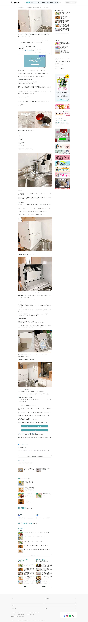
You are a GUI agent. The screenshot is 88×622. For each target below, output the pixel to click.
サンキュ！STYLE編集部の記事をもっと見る (34, 456)
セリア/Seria (57, 120)
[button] (24, 2)
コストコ (67, 124)
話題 (55, 2)
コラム (27, 462)
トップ (58, 2)
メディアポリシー (26, 612)
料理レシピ (51, 2)
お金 (13, 598)
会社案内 (12, 616)
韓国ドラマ (57, 124)
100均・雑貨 (43, 2)
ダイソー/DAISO (63, 120)
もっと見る (26, 586)
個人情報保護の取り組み (19, 616)
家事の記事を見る (62, 34)
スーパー (47, 2)
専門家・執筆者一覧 (21, 614)
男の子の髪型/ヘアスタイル (59, 122)
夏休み (61, 126)
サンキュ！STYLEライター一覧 (29, 614)
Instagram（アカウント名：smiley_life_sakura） (34, 426)
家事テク (28, 2)
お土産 (64, 126)
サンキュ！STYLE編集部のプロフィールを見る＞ (43, 52)
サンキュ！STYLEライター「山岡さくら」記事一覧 (27, 433)
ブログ (35, 430)
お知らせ (38, 612)
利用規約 (22, 612)
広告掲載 (18, 612)
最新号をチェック (62, 99)
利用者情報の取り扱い (33, 612)
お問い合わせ (13, 612)
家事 (25, 7)
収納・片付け (33, 2)
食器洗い (31, 462)
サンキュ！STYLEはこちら (30, 50)
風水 (66, 122)
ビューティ (38, 2)
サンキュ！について (14, 614)
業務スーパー (62, 124)
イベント (56, 126)
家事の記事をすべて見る (35, 555)
